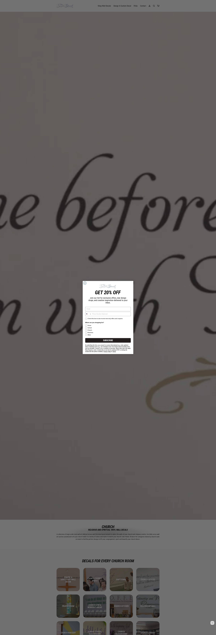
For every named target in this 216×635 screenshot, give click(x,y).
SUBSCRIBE (108, 340)
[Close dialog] (84, 283)
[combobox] (88, 314)
